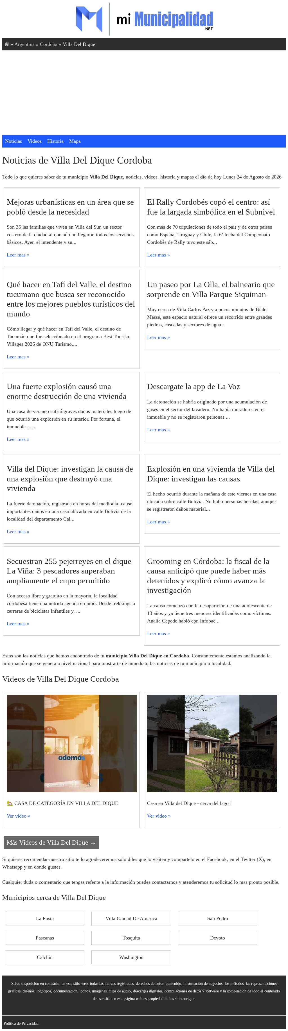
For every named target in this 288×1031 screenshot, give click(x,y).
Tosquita (131, 938)
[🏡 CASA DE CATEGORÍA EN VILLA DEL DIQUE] (72, 790)
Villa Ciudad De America (131, 918)
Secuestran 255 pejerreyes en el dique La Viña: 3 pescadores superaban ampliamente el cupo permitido (69, 571)
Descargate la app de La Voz (193, 386)
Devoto (217, 938)
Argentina (24, 44)
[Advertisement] (144, 92)
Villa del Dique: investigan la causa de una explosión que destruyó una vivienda (70, 478)
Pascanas (45, 938)
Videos (35, 141)
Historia (55, 141)
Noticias (13, 141)
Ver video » (18, 816)
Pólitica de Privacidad (21, 1023)
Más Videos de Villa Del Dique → (51, 842)
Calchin (45, 957)
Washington (131, 957)
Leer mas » (18, 255)
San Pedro (217, 918)
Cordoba (48, 44)
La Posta (45, 918)
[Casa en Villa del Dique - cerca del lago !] (212, 790)
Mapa (75, 141)
